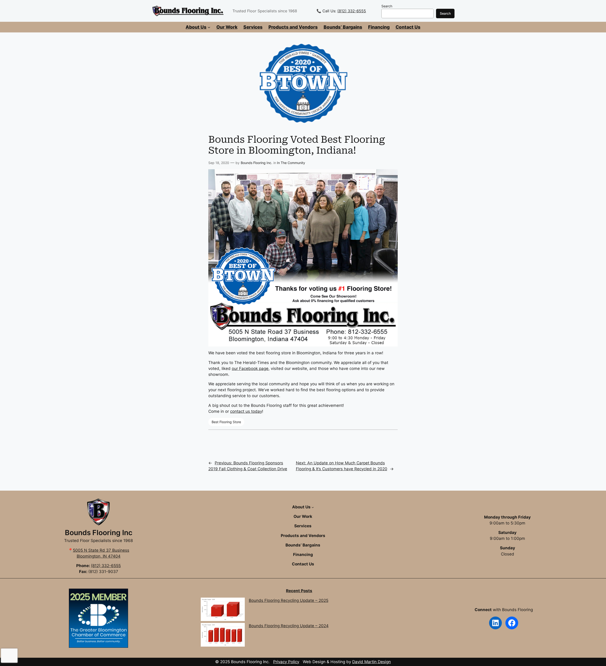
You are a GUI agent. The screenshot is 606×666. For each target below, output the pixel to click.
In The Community (291, 163)
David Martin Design (371, 661)
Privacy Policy (286, 661)
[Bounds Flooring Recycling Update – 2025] (223, 610)
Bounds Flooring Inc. (256, 163)
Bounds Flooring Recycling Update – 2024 (289, 625)
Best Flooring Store (226, 422)
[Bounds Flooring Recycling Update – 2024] (223, 635)
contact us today (246, 411)
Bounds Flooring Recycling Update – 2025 (288, 600)
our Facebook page (250, 368)
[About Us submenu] (209, 27)
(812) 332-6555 (351, 11)
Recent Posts (299, 590)
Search (386, 6)
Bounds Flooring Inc (98, 532)
